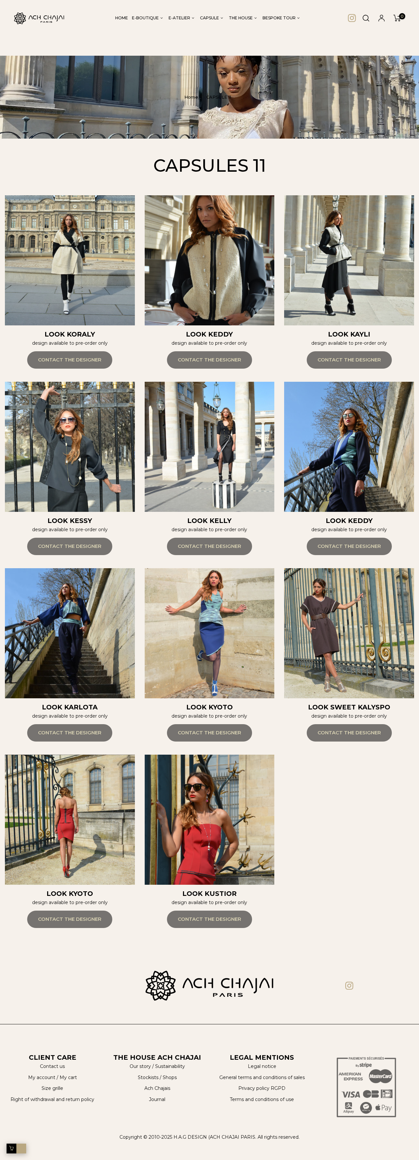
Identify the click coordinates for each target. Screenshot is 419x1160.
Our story (140, 1066)
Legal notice (262, 1066)
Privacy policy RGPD (261, 1088)
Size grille (52, 1088)
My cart (68, 1077)
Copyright (130, 1137)
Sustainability (170, 1066)
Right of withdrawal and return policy (52, 1099)
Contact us (52, 1066)
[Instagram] (352, 18)
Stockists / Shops (157, 1077)
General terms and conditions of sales (262, 1077)
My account (41, 1077)
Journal (157, 1099)
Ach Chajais (157, 1088)
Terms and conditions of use (262, 1099)
